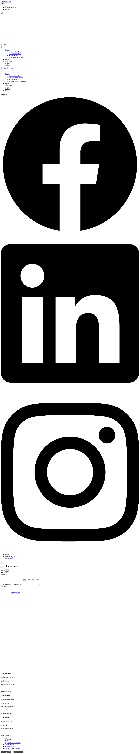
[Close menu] (1, 70)
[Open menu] (1, 46)
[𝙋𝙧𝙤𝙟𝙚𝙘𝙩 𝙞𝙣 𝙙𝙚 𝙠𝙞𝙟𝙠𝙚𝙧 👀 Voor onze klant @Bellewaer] (82, 632)
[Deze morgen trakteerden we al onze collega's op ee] (12, 615)
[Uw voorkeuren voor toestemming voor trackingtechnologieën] (2, 565)
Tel (2, 577)
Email (3, 575)
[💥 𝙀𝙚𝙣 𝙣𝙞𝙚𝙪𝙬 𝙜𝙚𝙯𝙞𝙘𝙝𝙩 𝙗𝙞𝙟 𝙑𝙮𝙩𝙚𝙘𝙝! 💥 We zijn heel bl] (35, 633)
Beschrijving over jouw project (11, 584)
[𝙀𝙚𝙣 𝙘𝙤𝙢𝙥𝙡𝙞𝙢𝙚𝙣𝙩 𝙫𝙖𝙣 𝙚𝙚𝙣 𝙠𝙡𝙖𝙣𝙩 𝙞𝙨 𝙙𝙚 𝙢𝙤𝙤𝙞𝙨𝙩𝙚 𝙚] (58, 621)
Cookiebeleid (18, 752)
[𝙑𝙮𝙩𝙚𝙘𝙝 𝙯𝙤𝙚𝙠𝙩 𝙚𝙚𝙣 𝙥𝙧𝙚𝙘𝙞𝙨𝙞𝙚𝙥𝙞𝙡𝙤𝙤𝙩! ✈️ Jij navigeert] (105, 622)
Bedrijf (3, 572)
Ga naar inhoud (6, 2)
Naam (3, 570)
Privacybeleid (6, 752)
